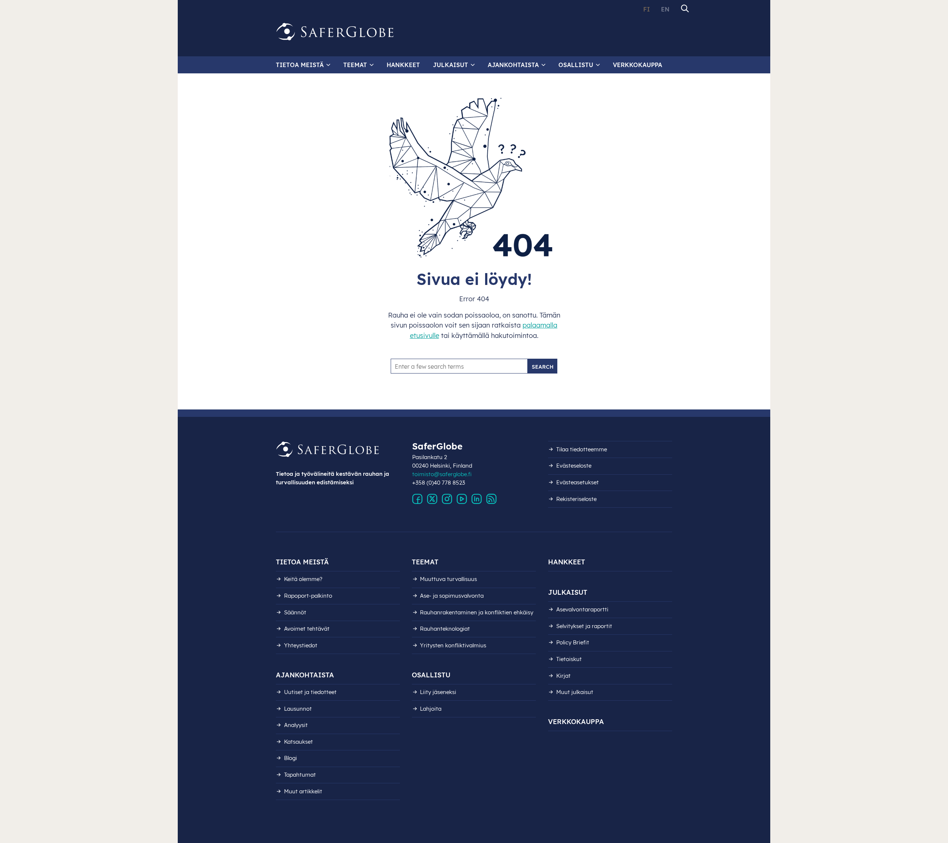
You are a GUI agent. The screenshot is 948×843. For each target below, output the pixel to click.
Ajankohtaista (513, 65)
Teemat (355, 65)
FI (646, 9)
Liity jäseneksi (438, 692)
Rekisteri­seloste (576, 498)
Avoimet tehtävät (307, 628)
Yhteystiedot (300, 645)
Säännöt (295, 612)
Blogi (290, 757)
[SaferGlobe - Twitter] (432, 499)
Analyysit (296, 725)
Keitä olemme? (303, 579)
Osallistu (575, 65)
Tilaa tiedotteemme (581, 449)
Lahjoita (430, 708)
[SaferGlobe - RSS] (491, 499)
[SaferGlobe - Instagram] (447, 499)
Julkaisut (450, 65)
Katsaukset (298, 741)
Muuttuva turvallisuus (448, 579)
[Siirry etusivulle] (335, 32)
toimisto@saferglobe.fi (442, 474)
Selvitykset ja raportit (584, 626)
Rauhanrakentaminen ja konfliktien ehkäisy (476, 612)
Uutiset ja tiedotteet (310, 692)
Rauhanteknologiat (445, 628)
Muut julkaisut (574, 692)
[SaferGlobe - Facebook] (417, 499)
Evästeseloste (573, 465)
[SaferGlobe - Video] (462, 499)
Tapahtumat (300, 774)
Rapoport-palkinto (308, 595)
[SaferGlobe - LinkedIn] (477, 499)
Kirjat (563, 675)
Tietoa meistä (300, 65)
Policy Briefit (572, 642)
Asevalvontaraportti (582, 609)
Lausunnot (298, 708)
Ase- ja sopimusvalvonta (452, 595)
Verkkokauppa (637, 65)
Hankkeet (403, 65)
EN (665, 9)
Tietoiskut (569, 659)
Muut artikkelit (303, 791)
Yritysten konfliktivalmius (453, 645)
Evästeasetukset (577, 482)
